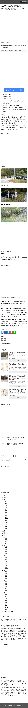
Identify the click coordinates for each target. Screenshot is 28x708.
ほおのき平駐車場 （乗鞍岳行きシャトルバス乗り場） (17, 390)
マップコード (4, 308)
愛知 (6, 549)
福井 (6, 543)
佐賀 (6, 596)
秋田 (6, 503)
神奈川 (6, 518)
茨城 (6, 524)
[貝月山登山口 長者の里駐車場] (4, 367)
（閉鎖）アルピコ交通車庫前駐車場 (17, 353)
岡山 (6, 584)
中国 (3, 580)
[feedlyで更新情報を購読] (2, 339)
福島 (6, 512)
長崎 (6, 600)
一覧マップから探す (7, 611)
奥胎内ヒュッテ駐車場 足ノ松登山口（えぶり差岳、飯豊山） (15, 438)
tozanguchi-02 (7, 343)
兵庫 (6, 565)
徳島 (6, 573)
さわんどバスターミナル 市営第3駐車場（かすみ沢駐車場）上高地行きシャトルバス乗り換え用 (17, 377)
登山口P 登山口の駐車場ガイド (12, 6)
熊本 (6, 602)
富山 (6, 539)
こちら (19, 619)
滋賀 (6, 563)
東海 (3, 545)
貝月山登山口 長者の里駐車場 (17, 364)
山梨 (3, 533)
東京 (6, 515)
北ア (17, 50)
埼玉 (6, 520)
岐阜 (20, 50)
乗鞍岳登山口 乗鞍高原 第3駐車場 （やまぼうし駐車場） (14, 444)
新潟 (3, 535)
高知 (6, 578)
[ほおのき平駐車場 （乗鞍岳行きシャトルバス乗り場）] (4, 392)
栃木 (6, 526)
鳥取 (6, 588)
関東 (3, 514)
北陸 (3, 537)
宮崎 (6, 605)
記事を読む (18, 360)
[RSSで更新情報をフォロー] (5, 339)
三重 (6, 553)
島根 (6, 590)
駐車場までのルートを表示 (15, 90)
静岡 (6, 547)
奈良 (6, 561)
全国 (3, 495)
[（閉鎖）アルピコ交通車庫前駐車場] (4, 356)
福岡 (6, 594)
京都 (6, 557)
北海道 (4, 497)
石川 (6, 541)
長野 (3, 531)
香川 (6, 571)
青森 (6, 501)
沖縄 (6, 609)
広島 (6, 581)
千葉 (6, 522)
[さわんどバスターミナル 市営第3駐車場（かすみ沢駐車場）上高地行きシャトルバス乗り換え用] (4, 378)
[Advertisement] (14, 26)
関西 (3, 555)
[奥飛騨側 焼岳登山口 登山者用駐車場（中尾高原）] (8, 332)
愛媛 (6, 576)
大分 (6, 598)
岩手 (6, 505)
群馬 (6, 528)
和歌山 (6, 568)
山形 (6, 507)
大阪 (6, 559)
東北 (3, 499)
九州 (3, 592)
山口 (6, 586)
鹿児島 (6, 607)
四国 (3, 570)
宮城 (6, 510)
